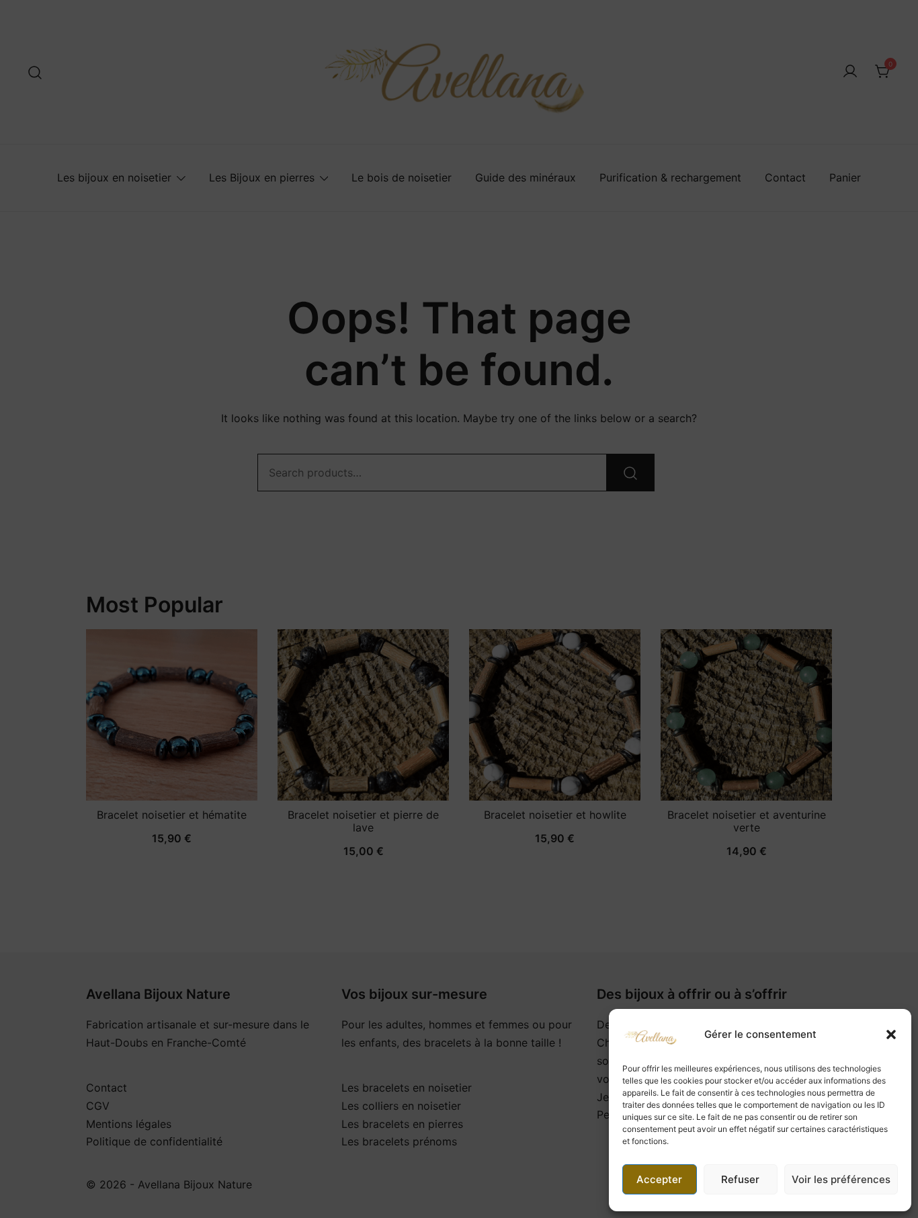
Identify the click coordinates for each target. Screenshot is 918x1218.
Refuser (740, 1179)
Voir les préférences (841, 1179)
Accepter (659, 1179)
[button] (891, 1034)
